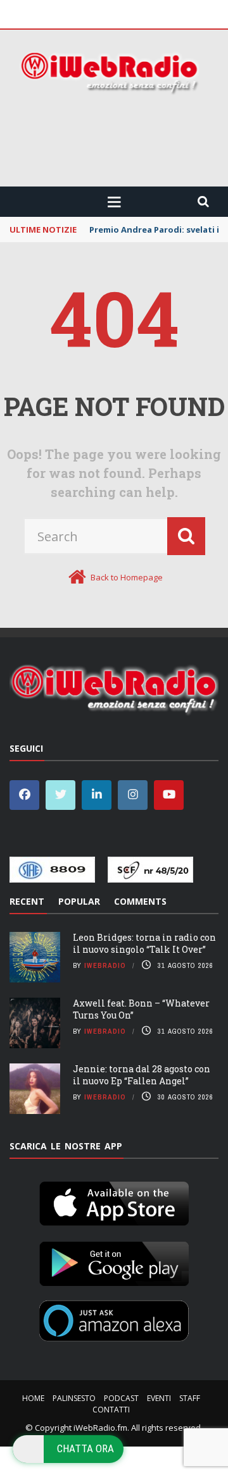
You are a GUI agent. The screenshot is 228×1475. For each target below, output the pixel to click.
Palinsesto (74, 1398)
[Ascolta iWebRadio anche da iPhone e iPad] (114, 1201)
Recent (27, 901)
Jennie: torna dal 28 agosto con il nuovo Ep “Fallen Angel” (141, 1074)
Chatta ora (85, 1448)
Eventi (159, 1398)
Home (33, 1398)
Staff (189, 1398)
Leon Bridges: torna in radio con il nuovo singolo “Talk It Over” (144, 943)
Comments (140, 901)
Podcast (121, 1398)
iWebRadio (105, 965)
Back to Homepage (127, 577)
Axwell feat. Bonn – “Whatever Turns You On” (141, 1008)
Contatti (111, 1409)
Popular (79, 901)
